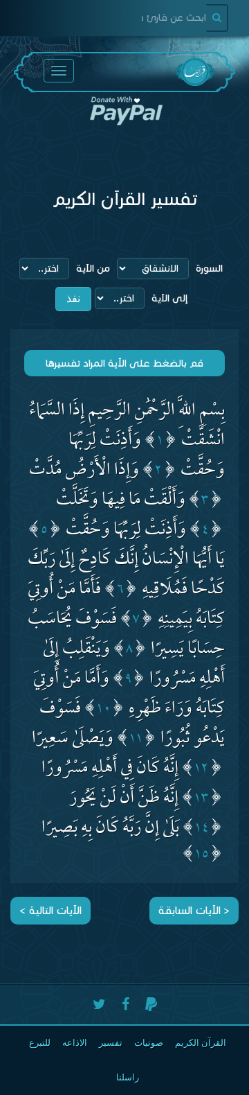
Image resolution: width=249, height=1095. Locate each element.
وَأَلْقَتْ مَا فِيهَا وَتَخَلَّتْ (120, 501)
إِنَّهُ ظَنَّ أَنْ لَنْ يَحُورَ (123, 799)
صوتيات (148, 1042)
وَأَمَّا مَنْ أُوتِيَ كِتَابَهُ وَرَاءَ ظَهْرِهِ (129, 695)
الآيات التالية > (50, 910)
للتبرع (39, 1042)
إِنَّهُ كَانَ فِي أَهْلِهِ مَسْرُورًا (110, 770)
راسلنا (127, 1077)
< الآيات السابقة (194, 910)
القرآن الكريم (200, 1042)
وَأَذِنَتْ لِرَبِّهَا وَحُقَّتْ (126, 531)
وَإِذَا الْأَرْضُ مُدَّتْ (84, 472)
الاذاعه (74, 1042)
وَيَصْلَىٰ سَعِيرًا (72, 740)
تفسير (110, 1042)
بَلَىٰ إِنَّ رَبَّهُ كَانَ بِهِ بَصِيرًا (110, 829)
